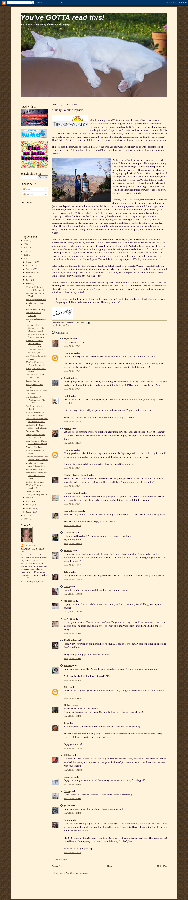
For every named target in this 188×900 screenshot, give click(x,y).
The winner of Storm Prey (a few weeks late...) (37, 420)
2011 (26, 254)
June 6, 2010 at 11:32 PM (73, 748)
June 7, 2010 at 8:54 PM (72, 813)
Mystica (68, 338)
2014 (26, 244)
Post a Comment (61, 859)
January (29, 511)
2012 (26, 251)
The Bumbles (70, 640)
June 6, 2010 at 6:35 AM (72, 389)
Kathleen (68, 776)
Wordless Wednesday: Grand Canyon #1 (35, 414)
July (28, 279)
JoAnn (67, 805)
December (30, 262)
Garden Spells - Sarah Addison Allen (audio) (37, 426)
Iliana (67, 791)
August (29, 276)
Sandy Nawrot (32, 545)
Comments (29, 194)
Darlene (68, 618)
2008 (26, 519)
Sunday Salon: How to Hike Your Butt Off (35, 436)
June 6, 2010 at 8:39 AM (72, 504)
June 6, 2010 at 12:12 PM (73, 612)
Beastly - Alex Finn (34, 447)
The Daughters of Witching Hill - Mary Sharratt (36, 399)
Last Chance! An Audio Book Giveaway (36, 320)
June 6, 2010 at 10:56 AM (73, 543)
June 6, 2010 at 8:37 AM (72, 486)
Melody (68, 705)
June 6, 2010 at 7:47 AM (72, 421)
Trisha (67, 572)
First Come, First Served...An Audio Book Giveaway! (35, 328)
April (28, 501)
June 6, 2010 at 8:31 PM (72, 698)
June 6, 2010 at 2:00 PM (72, 658)
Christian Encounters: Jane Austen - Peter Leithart (37, 458)
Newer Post (57, 865)
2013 (26, 247)
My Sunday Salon (73, 539)
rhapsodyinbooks (73, 493)
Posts (27, 189)
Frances (68, 600)
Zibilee (67, 755)
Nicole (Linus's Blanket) (76, 475)
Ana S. (67, 378)
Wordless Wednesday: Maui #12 (35, 486)
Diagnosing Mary (33, 431)
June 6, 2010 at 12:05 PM (73, 594)
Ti (65, 723)
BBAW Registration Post (36, 299)
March (29, 504)
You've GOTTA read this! (62, 17)
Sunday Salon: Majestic (36, 469)
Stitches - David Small (35, 481)
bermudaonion (71, 510)
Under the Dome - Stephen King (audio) (36, 493)
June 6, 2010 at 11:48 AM (73, 565)
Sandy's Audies (32, 381)
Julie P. (67, 428)
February (30, 508)
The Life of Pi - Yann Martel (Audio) (35, 376)
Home (110, 865)
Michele (68, 550)
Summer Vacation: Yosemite (33, 314)
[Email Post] (87, 323)
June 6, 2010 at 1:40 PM (72, 633)
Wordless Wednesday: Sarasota (35, 452)
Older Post (162, 865)
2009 (26, 515)
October (29, 269)
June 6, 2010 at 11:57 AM (73, 579)
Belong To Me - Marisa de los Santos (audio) (37, 335)
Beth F (67, 396)
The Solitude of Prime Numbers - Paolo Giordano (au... (35, 349)
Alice (66, 687)
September (31, 272)
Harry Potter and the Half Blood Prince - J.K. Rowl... (36, 475)
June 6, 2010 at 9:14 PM (72, 716)
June (28, 283)
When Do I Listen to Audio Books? (34, 342)
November (31, 265)
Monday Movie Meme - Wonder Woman (36, 304)
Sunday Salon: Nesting (35, 309)
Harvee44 (69, 532)
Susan (67, 820)
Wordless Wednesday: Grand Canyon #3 (35, 288)
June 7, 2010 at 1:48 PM (72, 784)
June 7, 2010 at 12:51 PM (73, 770)
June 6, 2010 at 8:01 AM (72, 443)
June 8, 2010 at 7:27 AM (72, 852)
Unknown (68, 352)
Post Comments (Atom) (76, 872)
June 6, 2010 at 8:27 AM (72, 468)
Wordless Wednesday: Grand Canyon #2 (35, 363)
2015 (26, 240)
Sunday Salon (65, 325)
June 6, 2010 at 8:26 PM (72, 680)
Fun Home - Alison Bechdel (34, 407)
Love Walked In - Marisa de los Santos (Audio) (36, 442)
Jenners (68, 665)
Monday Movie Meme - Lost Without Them (36, 464)
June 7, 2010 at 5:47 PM (72, 798)
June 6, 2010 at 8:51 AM (72, 525)
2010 (26, 258)
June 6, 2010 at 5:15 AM (72, 371)
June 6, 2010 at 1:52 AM (72, 346)
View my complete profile (32, 581)
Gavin (67, 586)
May (28, 497)
